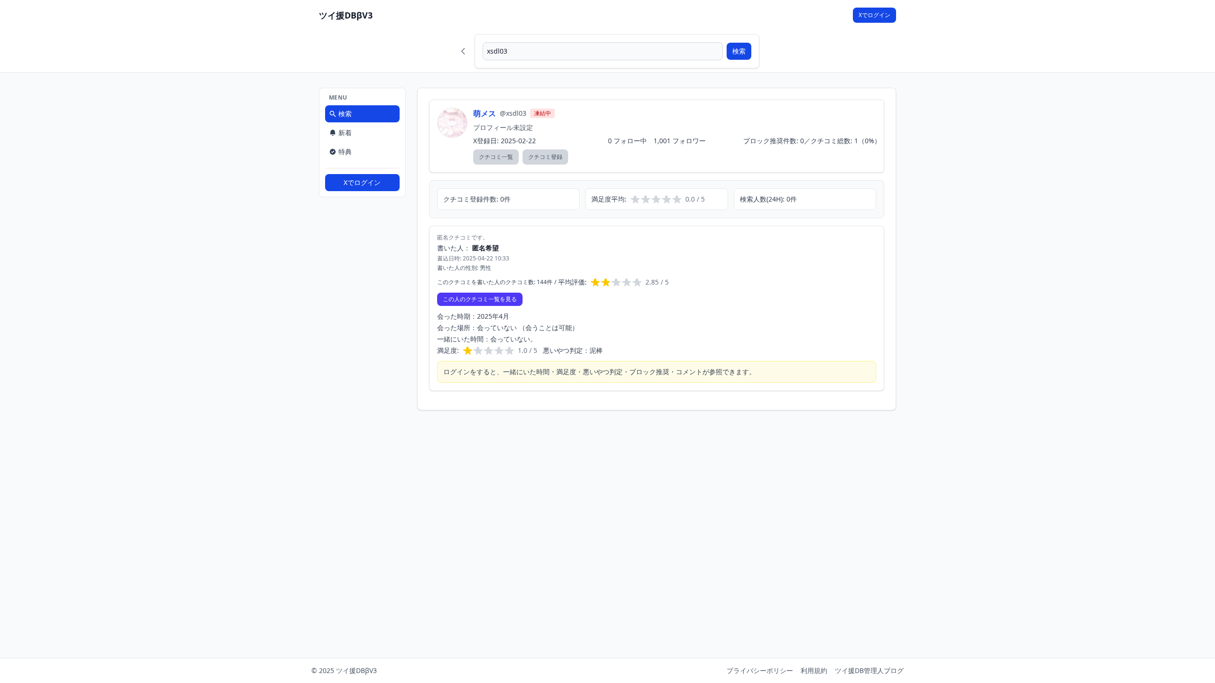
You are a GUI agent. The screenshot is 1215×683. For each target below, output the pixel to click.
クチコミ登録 (545, 157)
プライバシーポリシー (760, 670)
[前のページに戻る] (463, 51)
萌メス (484, 113)
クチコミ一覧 (496, 157)
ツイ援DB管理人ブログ (869, 670)
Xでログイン (874, 15)
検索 (739, 50)
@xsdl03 (513, 113)
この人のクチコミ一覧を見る (480, 299)
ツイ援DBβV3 (346, 15)
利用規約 (814, 670)
